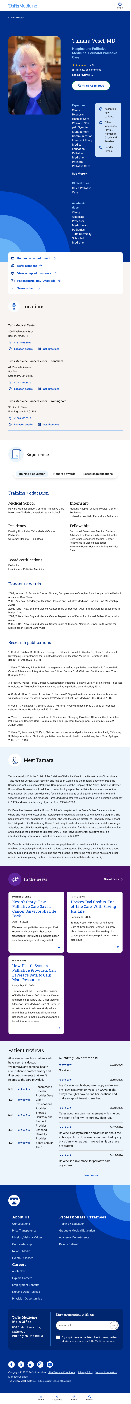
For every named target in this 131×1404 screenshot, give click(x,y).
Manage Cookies (18, 1376)
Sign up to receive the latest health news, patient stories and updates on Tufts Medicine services (89, 1339)
